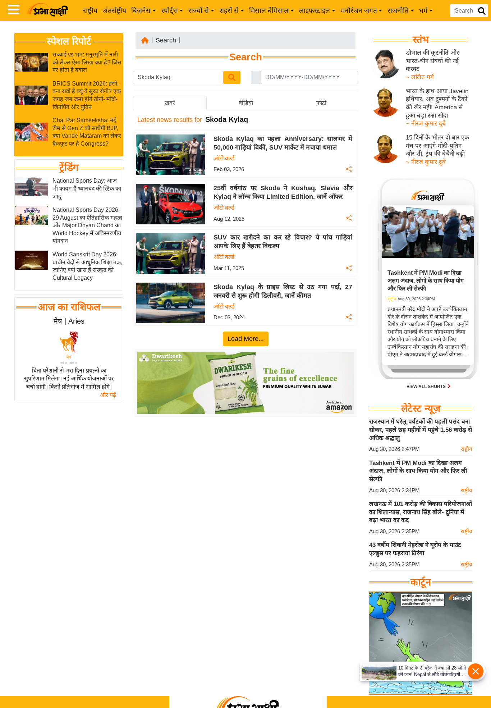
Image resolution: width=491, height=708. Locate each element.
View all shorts (427, 386)
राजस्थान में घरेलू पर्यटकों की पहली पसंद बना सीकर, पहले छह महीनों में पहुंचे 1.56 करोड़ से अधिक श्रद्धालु (420, 429)
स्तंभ (421, 39)
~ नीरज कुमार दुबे (426, 123)
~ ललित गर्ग (420, 77)
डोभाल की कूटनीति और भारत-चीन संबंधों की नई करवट (432, 60)
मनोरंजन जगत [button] (359, 10)
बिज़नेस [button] (141, 10)
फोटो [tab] (321, 103)
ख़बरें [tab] (170, 103)
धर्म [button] (423, 10)
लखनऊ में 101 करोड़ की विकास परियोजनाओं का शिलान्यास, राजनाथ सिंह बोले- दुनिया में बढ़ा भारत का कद (420, 512)
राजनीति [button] (398, 10)
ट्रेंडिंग (68, 168)
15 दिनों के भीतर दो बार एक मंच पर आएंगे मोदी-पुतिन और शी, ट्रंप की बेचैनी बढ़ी (437, 145)
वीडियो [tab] (246, 103)
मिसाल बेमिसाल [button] (269, 10)
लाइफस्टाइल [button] (314, 10)
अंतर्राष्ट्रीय (114, 10)
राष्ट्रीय (90, 10)
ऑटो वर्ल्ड (224, 158)
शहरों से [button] (229, 10)
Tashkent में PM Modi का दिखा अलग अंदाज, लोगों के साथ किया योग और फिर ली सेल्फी (418, 471)
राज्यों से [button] (198, 10)
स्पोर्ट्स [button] (169, 10)
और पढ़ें (108, 395)
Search (166, 40)
